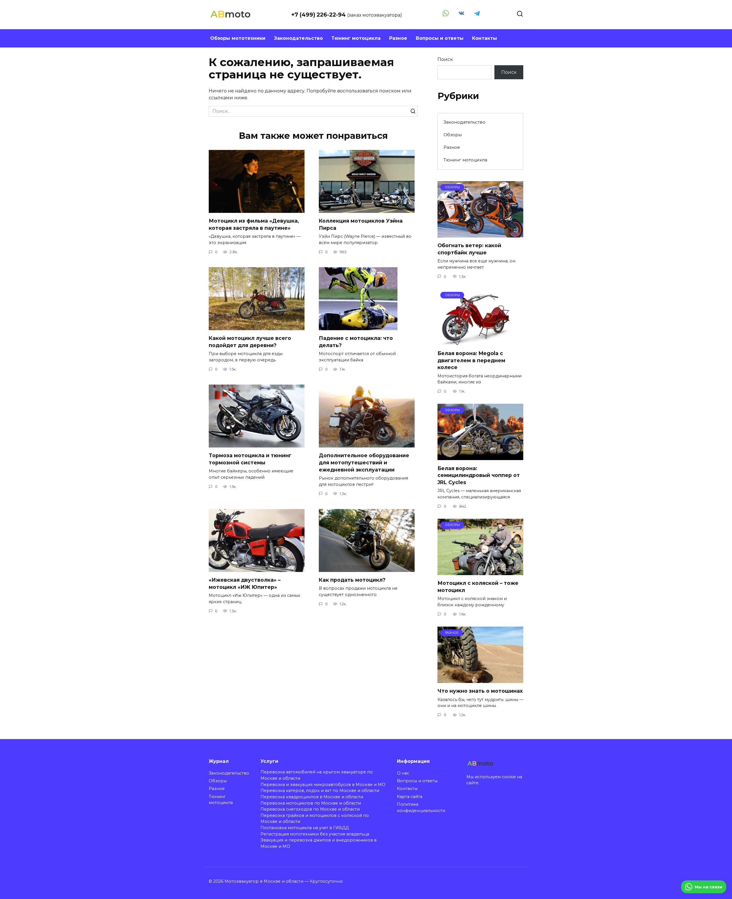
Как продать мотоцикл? (352, 580)
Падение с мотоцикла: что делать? (356, 341)
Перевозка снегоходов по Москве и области (310, 809)
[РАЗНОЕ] (480, 679)
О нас (403, 773)
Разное (398, 38)
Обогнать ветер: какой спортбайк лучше (469, 249)
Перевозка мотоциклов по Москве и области (310, 803)
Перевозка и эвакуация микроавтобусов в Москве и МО (322, 784)
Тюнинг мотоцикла (356, 38)
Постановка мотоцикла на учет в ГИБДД (304, 827)
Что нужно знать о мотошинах (480, 691)
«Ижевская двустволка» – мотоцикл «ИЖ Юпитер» (245, 583)
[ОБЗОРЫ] (480, 234)
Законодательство (298, 38)
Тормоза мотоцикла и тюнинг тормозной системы (250, 459)
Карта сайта (409, 796)
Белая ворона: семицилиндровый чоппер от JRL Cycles (478, 475)
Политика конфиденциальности (421, 807)
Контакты (484, 38)
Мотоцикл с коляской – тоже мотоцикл (477, 586)
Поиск (445, 59)
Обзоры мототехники (237, 38)
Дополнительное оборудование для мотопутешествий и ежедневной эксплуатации (364, 462)
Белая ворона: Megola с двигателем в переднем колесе (471, 360)
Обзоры (452, 134)
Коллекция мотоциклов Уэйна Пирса (361, 224)
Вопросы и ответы (440, 38)
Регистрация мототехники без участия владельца (314, 834)
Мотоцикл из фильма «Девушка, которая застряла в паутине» (254, 224)
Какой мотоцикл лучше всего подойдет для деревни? (250, 341)
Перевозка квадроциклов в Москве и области (311, 796)
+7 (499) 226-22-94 (319, 14)
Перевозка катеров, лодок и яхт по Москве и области (319, 790)
